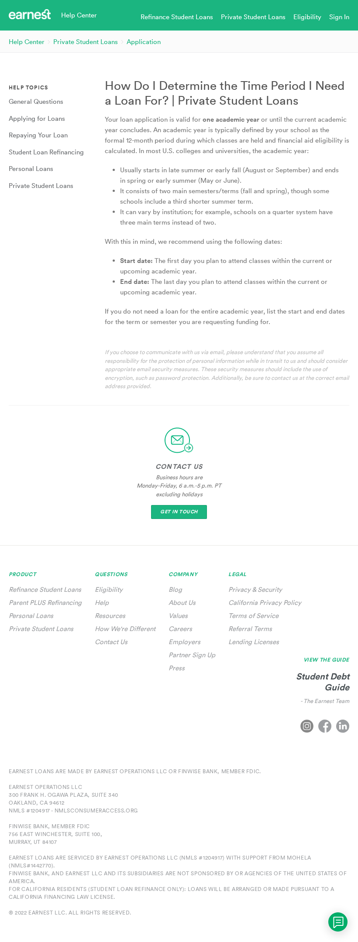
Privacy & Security (255, 589)
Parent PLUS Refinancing (45, 602)
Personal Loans (31, 615)
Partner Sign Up (192, 655)
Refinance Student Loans (45, 589)
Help (102, 602)
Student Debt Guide (322, 682)
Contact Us (111, 642)
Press (177, 668)
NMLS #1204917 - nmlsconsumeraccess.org (73, 810)
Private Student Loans (85, 42)
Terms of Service (253, 615)
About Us (182, 602)
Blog (175, 589)
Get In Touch (179, 511)
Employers (184, 642)
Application (144, 42)
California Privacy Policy (264, 602)
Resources (110, 615)
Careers (180, 629)
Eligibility (109, 589)
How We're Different (125, 629)
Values (178, 615)
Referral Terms (250, 629)
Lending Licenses (253, 642)
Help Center (27, 42)
